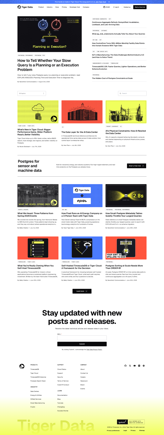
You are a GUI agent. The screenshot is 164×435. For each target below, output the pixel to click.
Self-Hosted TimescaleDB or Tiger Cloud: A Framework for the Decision (82, 258)
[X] (130, 366)
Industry (49, 7)
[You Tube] (135, 366)
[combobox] (31, 93)
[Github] (125, 366)
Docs (57, 7)
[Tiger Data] (21, 366)
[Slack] (144, 366)
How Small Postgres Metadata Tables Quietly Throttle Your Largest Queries (126, 206)
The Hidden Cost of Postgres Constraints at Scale (119, 76)
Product (41, 7)
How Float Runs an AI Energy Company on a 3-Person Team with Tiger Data (82, 206)
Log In (116, 7)
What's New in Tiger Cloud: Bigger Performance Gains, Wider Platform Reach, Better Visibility (37, 124)
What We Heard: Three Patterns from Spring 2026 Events (37, 206)
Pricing (64, 7)
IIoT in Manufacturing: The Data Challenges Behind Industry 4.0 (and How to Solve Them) (119, 54)
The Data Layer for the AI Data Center (82, 124)
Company (86, 7)
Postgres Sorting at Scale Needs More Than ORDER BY (126, 258)
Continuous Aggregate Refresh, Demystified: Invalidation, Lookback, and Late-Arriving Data (119, 22)
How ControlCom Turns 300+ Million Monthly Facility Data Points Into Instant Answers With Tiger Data (119, 43)
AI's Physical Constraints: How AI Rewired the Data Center (126, 124)
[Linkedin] (139, 366)
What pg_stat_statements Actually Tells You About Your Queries (119, 32)
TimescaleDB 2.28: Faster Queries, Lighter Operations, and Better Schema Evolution (119, 66)
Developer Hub (75, 7)
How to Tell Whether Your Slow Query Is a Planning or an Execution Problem (49, 49)
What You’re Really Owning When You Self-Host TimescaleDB (37, 258)
